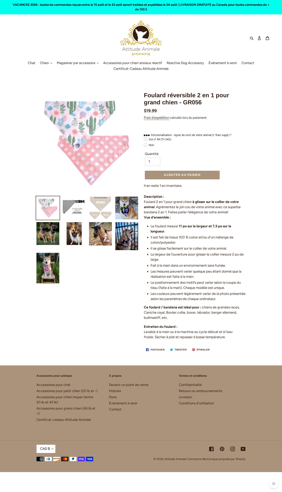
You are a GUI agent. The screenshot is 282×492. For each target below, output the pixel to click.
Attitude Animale (175, 459)
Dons (113, 397)
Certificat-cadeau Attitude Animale (63, 420)
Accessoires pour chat (53, 385)
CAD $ (45, 449)
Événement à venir (123, 403)
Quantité (151, 154)
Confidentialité (190, 385)
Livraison (185, 397)
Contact (115, 409)
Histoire (115, 391)
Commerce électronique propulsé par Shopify (216, 459)
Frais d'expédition (156, 117)
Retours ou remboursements (200, 391)
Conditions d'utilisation (196, 403)
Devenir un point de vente (128, 385)
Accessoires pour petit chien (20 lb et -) (66, 391)
